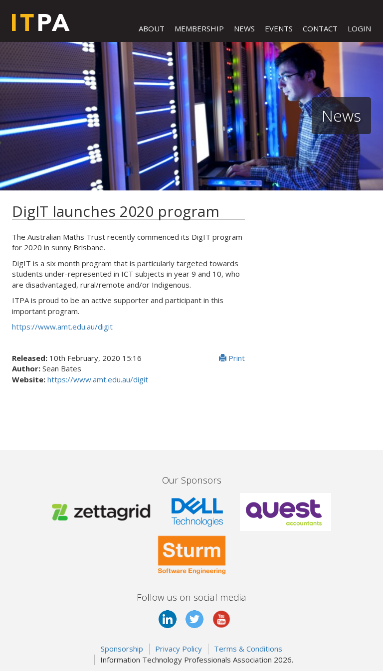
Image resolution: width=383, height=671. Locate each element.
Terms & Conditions (248, 649)
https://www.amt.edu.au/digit (62, 327)
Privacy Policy (178, 649)
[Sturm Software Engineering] (191, 553)
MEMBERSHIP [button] (199, 28)
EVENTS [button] (279, 28)
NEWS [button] (244, 28)
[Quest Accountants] (285, 511)
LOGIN (359, 28)
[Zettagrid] (103, 511)
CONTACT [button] (320, 28)
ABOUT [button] (152, 28)
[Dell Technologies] (197, 511)
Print (235, 358)
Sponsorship (122, 649)
